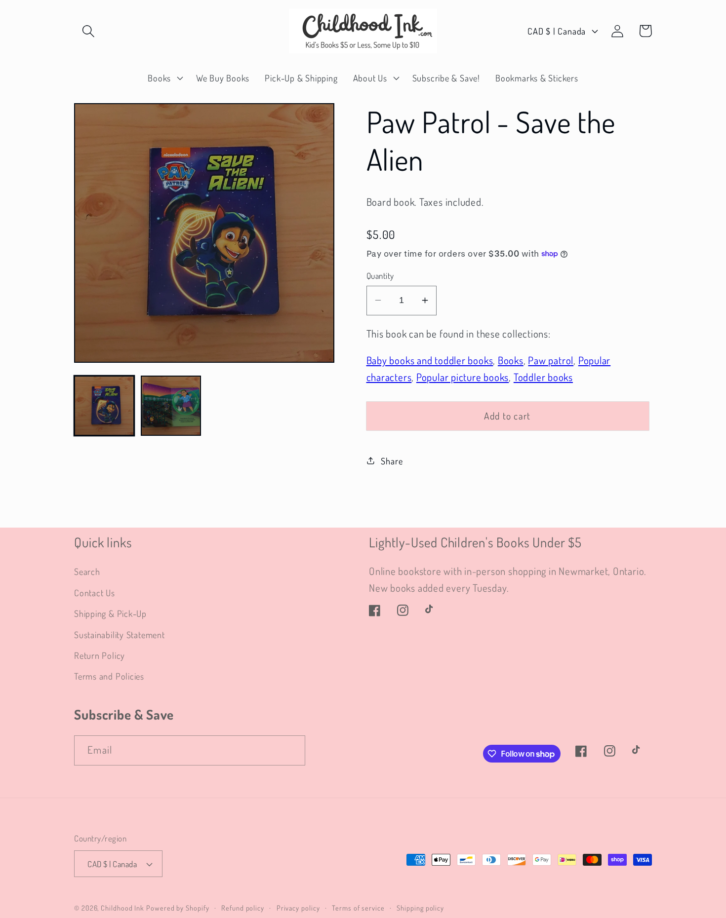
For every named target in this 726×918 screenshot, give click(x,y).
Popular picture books (462, 376)
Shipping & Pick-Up (110, 613)
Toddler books (543, 376)
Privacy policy (298, 907)
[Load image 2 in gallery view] (171, 406)
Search (87, 571)
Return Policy (99, 655)
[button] (88, 31)
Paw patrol (550, 360)
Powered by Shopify (177, 907)
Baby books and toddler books (429, 360)
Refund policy (242, 907)
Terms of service (358, 907)
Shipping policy (420, 907)
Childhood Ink (122, 907)
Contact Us (94, 592)
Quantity (380, 275)
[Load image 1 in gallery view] (104, 406)
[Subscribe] (291, 750)
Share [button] (392, 460)
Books (511, 360)
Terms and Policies (109, 676)
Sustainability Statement (119, 634)
